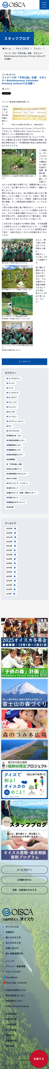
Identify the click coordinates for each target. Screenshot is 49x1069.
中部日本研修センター (16, 440)
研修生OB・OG (14, 436)
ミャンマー (12, 407)
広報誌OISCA (24, 880)
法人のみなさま (13, 943)
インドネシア (13, 393)
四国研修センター (15, 450)
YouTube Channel (16, 982)
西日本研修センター (15, 455)
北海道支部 (11, 1014)
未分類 (10, 507)
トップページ (24, 362)
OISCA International (17, 1006)
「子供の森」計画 (15, 464)
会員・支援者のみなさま (24, 890)
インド (10, 388)
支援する (39, 1058)
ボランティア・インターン (18, 483)
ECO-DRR (12, 478)
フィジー (38, 48)
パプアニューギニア (15, 421)
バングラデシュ (14, 378)
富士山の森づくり (15, 469)
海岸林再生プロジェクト (17, 474)
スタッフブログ (17, 39)
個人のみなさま (13, 937)
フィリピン (12, 417)
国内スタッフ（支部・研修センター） (22, 493)
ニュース (10, 961)
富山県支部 (11, 1030)
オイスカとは (12, 926)
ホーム (8, 48)
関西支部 (10, 1035)
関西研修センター (15, 445)
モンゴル (11, 412)
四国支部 (10, 1046)
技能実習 (11, 459)
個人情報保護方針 (14, 953)
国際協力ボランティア (16, 502)
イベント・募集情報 (15, 966)
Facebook (11, 977)
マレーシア (12, 402)
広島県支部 (11, 1040)
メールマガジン (24, 869)
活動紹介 (10, 932)
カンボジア (12, 397)
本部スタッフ (13, 498)
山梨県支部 (11, 1024)
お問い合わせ (12, 948)
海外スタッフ (13, 488)
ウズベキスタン (14, 431)
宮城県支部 (11, 1019)
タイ (10, 426)
